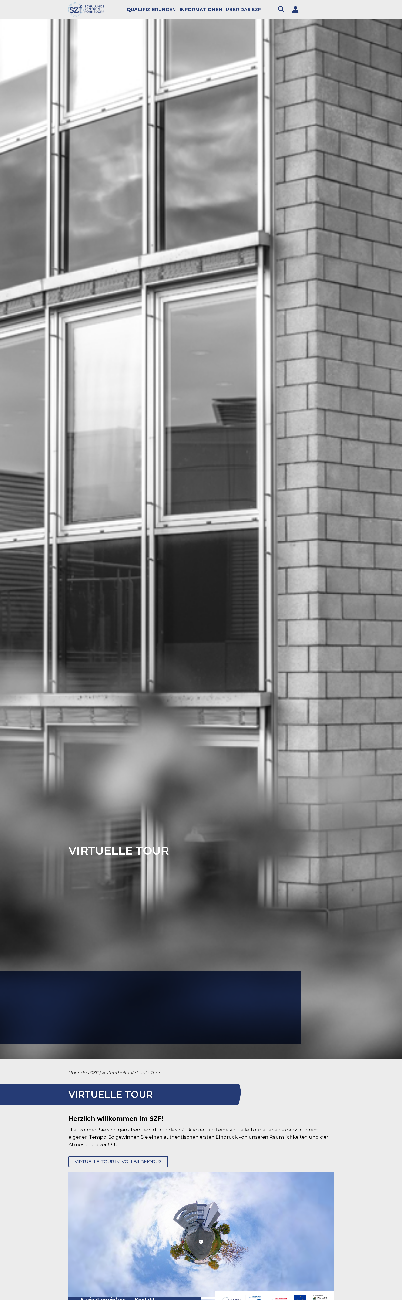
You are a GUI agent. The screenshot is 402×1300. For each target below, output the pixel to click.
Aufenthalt (114, 1072)
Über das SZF (243, 9)
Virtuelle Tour (146, 1072)
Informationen (200, 9)
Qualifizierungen (151, 9)
